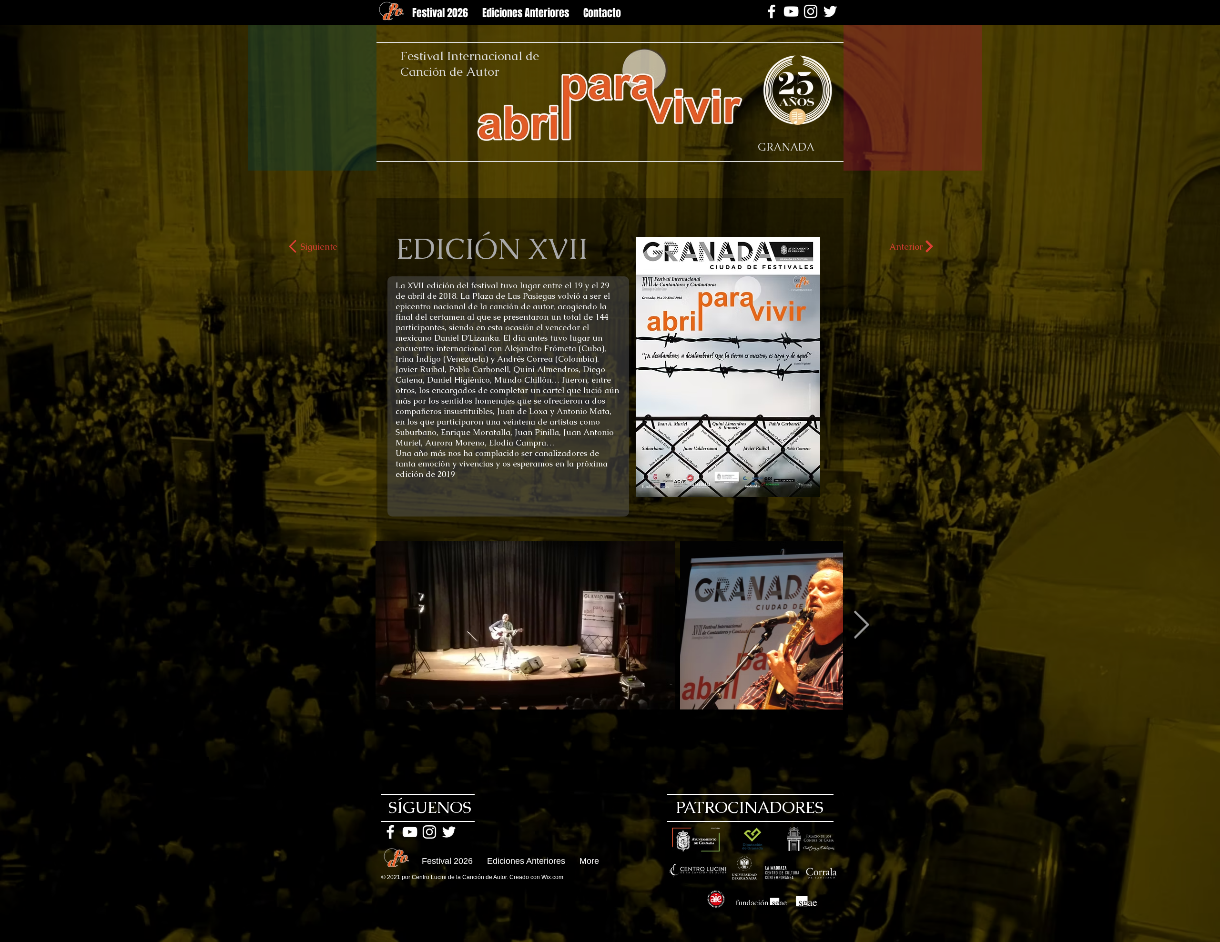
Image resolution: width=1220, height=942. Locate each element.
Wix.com (552, 877)
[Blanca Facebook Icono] (771, 11)
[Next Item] (861, 625)
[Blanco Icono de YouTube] (791, 11)
